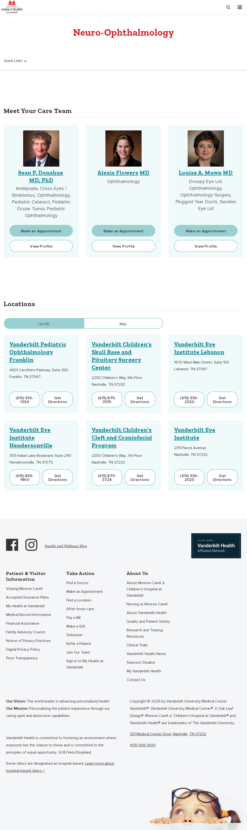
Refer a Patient (78, 643)
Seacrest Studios (141, 662)
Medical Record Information (28, 614)
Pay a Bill (73, 617)
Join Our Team (78, 652)
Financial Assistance (22, 623)
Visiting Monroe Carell (24, 588)
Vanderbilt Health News (146, 653)
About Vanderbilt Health (147, 612)
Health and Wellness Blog (66, 546)
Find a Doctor (77, 582)
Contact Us (136, 679)
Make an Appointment (84, 591)
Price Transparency (22, 658)
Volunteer (74, 635)
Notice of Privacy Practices (28, 640)
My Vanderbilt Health (144, 671)
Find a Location (78, 600)
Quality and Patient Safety (148, 621)
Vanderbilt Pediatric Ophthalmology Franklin (37, 352)
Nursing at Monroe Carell (147, 604)
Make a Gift (75, 626)
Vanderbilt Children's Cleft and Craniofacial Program (122, 437)
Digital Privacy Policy (23, 649)
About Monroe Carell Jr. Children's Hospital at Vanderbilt (146, 589)
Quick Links (13, 60)
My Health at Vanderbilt (25, 606)
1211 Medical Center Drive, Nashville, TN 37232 (168, 734)
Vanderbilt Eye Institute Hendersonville (30, 437)
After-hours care (80, 609)
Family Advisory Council (25, 632)
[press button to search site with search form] (228, 7)
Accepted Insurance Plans (27, 597)
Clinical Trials (137, 645)
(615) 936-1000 (143, 745)
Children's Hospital (11, 6)
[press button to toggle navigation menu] (240, 7)
